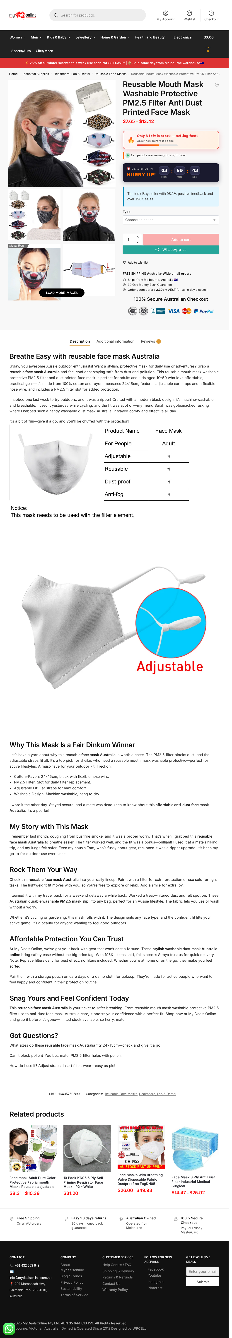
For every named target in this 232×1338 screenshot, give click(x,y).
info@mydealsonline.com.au (30, 1278)
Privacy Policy (71, 1282)
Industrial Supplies (36, 74)
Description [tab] (80, 341)
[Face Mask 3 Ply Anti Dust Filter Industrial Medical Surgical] (195, 1148)
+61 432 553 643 (27, 1265)
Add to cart (181, 239)
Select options (33, 1204)
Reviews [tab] (150, 341)
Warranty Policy (115, 1290)
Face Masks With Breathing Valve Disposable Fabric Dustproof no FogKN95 (140, 1179)
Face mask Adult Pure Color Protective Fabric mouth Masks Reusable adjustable (33, 1182)
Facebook (156, 1269)
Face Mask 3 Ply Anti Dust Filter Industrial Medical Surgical (193, 1181)
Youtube (154, 1275)
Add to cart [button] (87, 1204)
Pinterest (155, 1288)
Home (13, 74)
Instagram (156, 1282)
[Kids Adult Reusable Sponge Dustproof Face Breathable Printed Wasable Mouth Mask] (217, 84)
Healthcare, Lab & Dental (72, 74)
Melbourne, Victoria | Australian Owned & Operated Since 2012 (78, 1328)
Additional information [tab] (115, 341)
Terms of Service (74, 1295)
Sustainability (71, 1288)
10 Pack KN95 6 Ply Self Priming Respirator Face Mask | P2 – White (83, 1182)
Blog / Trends (71, 1276)
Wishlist (189, 19)
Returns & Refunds (117, 1277)
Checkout (211, 19)
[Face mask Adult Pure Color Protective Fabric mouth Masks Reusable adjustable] (33, 1148)
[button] (211, 44)
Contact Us (111, 1283)
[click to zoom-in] (62, 133)
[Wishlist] (49, 1131)
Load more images (62, 293)
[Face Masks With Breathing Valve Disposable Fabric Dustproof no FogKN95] (141, 1147)
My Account (166, 19)
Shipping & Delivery (118, 1271)
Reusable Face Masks (110, 74)
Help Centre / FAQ (116, 1265)
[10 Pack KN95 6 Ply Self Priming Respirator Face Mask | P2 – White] (87, 1148)
